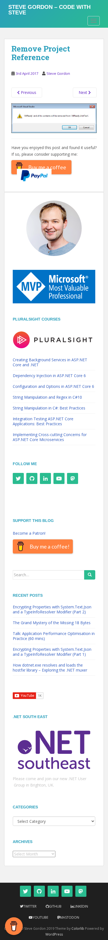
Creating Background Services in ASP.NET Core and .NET (50, 362)
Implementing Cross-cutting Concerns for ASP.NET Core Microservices (50, 437)
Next (83, 92)
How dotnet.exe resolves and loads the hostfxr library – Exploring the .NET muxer (50, 667)
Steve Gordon (58, 73)
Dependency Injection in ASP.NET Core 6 (49, 375)
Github (55, 906)
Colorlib (77, 928)
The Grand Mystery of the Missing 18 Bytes (52, 622)
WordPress (54, 934)
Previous (28, 92)
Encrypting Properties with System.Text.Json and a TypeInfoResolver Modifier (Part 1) (52, 652)
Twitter (30, 906)
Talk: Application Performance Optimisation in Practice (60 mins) (54, 636)
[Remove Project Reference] (54, 117)
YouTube (40, 917)
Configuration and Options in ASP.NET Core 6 (53, 386)
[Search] (89, 575)
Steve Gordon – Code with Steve (49, 9)
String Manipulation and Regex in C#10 (47, 397)
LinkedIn (81, 906)
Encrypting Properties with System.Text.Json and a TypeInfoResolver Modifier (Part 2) (52, 609)
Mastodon (69, 917)
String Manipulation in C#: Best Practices (49, 408)
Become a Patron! (29, 533)
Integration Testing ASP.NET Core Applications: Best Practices (43, 421)
